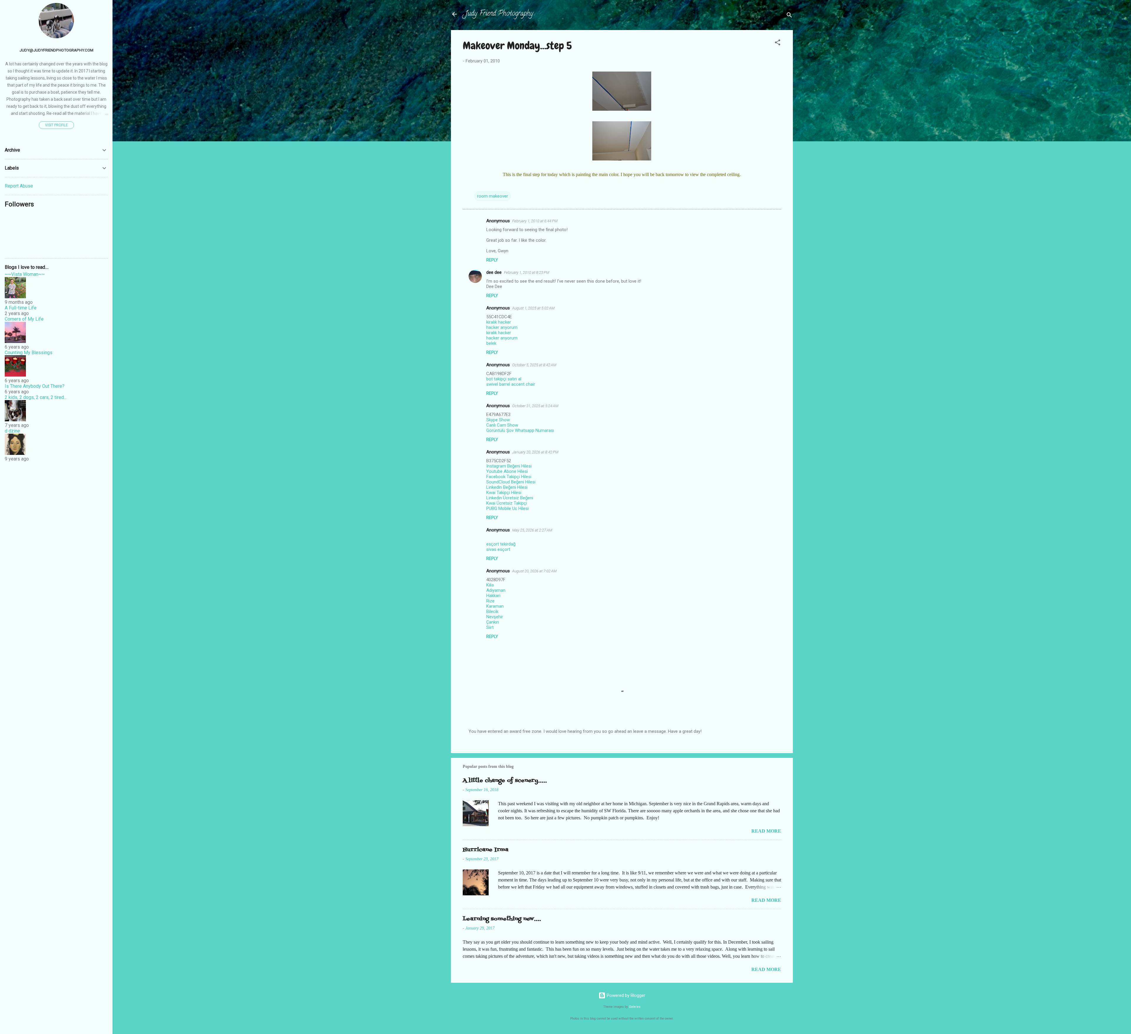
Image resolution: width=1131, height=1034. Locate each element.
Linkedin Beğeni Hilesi (507, 487)
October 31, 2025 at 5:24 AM (535, 406)
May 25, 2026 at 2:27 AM (532, 530)
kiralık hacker (498, 322)
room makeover (492, 196)
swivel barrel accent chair (510, 384)
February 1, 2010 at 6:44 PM (535, 221)
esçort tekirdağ (500, 544)
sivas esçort (498, 549)
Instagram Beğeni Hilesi (509, 466)
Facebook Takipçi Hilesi (508, 476)
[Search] (789, 16)
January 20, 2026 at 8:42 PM (535, 452)
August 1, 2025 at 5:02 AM (533, 308)
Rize (490, 601)
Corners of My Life (24, 319)
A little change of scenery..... (505, 781)
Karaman (495, 606)
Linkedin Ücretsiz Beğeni (509, 498)
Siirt (490, 627)
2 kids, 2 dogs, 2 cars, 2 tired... (36, 397)
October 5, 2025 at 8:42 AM (534, 365)
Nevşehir (494, 616)
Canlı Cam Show (502, 425)
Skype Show (498, 419)
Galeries (635, 1007)
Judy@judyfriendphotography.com (56, 50)
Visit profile (56, 125)
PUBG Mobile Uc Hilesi (507, 508)
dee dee (494, 272)
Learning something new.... (502, 919)
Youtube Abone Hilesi (507, 471)
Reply (492, 260)
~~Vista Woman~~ (25, 274)
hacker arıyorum (501, 327)
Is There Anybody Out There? (35, 386)
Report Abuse (19, 186)
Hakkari (493, 595)
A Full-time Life (21, 308)
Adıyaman (495, 590)
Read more (766, 831)
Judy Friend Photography (499, 14)
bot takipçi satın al (503, 379)
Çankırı (492, 622)
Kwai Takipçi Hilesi (503, 492)
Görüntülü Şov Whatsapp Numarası (520, 430)
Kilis (490, 585)
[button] (777, 43)
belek (491, 343)
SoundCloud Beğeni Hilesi (510, 482)
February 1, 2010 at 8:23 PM (526, 272)
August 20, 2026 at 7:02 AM (534, 571)
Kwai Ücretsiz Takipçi (506, 503)
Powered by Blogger (625, 995)
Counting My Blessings (28, 352)
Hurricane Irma (485, 850)
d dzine (12, 431)
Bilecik (492, 611)
